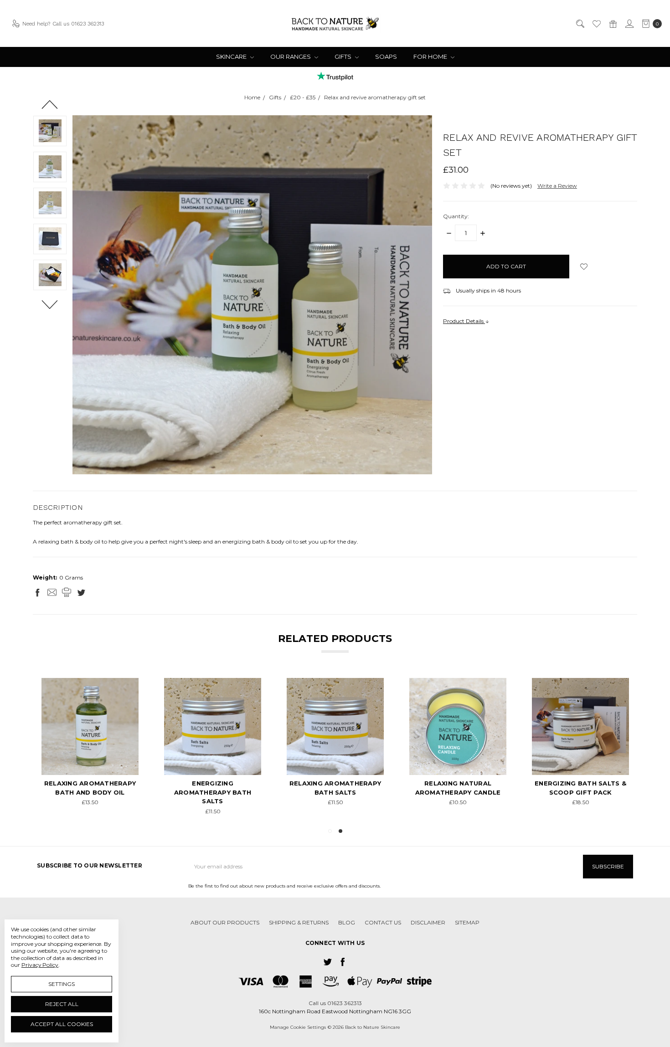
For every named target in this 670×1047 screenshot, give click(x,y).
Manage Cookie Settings (298, 1027)
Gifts (344, 56)
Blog (346, 922)
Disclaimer (428, 922)
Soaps (386, 56)
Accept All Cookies (62, 1024)
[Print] (66, 592)
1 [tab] (330, 831)
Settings (61, 983)
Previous (50, 104)
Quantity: (456, 216)
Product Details (464, 321)
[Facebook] (37, 592)
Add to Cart (90, 736)
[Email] (52, 592)
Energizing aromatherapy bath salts (212, 792)
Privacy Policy (39, 964)
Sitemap (467, 922)
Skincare (232, 56)
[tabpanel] (458, 746)
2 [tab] (340, 831)
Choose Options (458, 758)
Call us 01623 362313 (335, 1003)
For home (430, 56)
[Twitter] (81, 592)
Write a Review (557, 185)
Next (50, 304)
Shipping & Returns (299, 922)
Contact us (383, 922)
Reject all (61, 1004)
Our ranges (291, 56)
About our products (225, 922)
